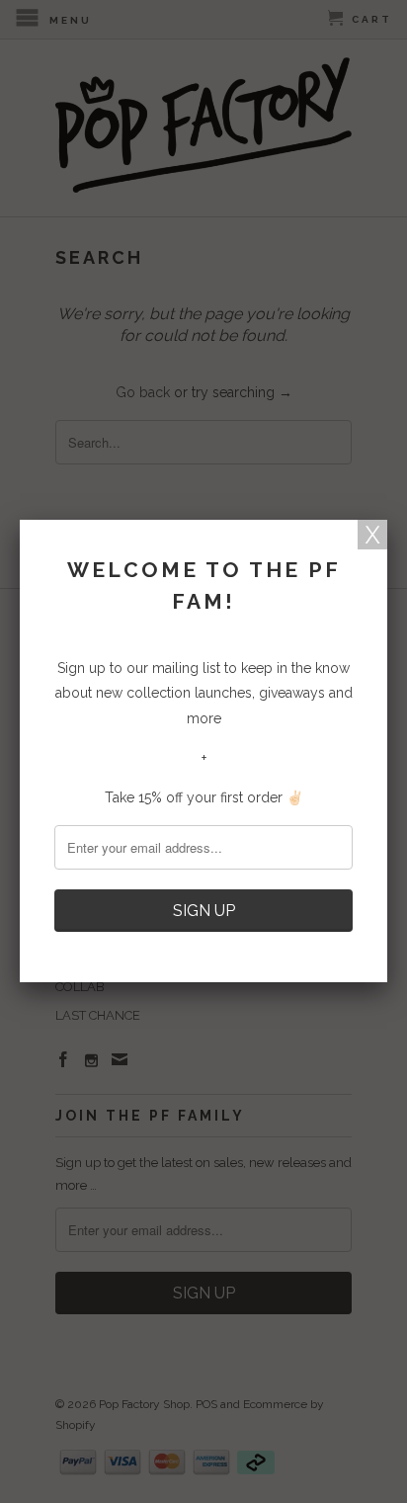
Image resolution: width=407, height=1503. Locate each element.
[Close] (372, 534)
